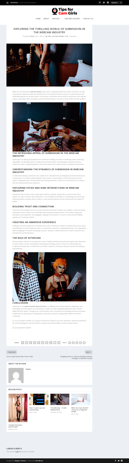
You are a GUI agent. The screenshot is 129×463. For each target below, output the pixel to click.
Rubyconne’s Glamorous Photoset (30, 3)
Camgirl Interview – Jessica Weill (15, 426)
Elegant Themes (20, 461)
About (46, 19)
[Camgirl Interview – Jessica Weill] (17, 408)
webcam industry (36, 92)
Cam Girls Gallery (72, 19)
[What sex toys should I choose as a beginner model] (80, 399)
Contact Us (88, 19)
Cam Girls (48, 36)
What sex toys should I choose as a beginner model (79, 409)
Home (38, 19)
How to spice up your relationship (37, 409)
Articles (55, 19)
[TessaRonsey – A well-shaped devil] (59, 399)
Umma (32, 36)
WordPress (39, 461)
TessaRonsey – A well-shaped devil (58, 409)
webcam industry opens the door (35, 306)
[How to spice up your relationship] (38, 399)
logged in (18, 452)
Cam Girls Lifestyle (58, 36)
